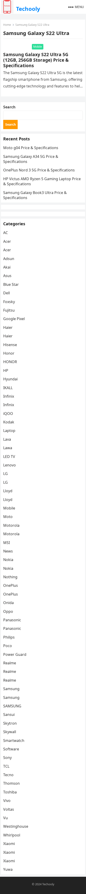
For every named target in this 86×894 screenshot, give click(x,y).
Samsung (11, 688)
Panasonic (12, 619)
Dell (6, 292)
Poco (7, 645)
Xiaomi (9, 843)
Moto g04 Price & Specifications (30, 147)
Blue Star (11, 284)
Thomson (11, 783)
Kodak (8, 422)
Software (11, 749)
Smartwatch (13, 740)
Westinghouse (15, 826)
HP (5, 370)
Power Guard (14, 654)
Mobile (37, 47)
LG (5, 473)
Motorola (11, 525)
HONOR (10, 361)
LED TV (9, 456)
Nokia (8, 559)
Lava (7, 439)
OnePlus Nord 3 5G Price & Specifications (39, 170)
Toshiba (10, 792)
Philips (9, 637)
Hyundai (10, 379)
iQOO (8, 413)
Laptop (9, 430)
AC (5, 232)
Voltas (8, 809)
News (8, 551)
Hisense (10, 344)
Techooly (28, 8)
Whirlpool (11, 835)
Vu (5, 817)
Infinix (8, 396)
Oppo (8, 611)
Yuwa (8, 869)
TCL (6, 766)
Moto (8, 516)
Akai (7, 267)
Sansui (9, 714)
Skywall (9, 731)
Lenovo (9, 465)
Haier (8, 327)
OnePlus (10, 585)
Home (7, 25)
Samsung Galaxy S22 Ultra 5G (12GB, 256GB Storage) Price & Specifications (36, 60)
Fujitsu (9, 310)
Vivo (7, 800)
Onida (8, 602)
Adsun (8, 258)
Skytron (10, 723)
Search (9, 107)
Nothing (10, 576)
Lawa (7, 447)
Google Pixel (14, 318)
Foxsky (9, 301)
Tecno (8, 774)
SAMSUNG (12, 706)
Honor (8, 353)
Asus (7, 275)
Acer (7, 241)
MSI (6, 542)
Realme (9, 662)
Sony (7, 757)
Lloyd (7, 490)
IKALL (8, 387)
